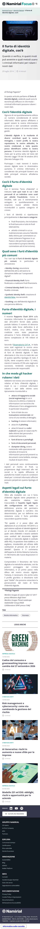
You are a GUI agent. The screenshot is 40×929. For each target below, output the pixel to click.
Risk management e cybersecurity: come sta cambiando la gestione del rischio (16, 708)
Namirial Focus (7, 10)
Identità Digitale (18, 10)
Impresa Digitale (8, 654)
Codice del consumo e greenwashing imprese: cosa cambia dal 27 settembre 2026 (18, 663)
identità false (9, 297)
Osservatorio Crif (20, 344)
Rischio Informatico (11, 615)
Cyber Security (8, 697)
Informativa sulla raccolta (14, 926)
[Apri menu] (36, 4)
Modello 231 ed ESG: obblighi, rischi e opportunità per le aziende (18, 795)
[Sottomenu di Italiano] (33, 4)
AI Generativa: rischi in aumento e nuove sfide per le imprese (18, 752)
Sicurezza (25, 615)
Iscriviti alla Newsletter (16, 814)
